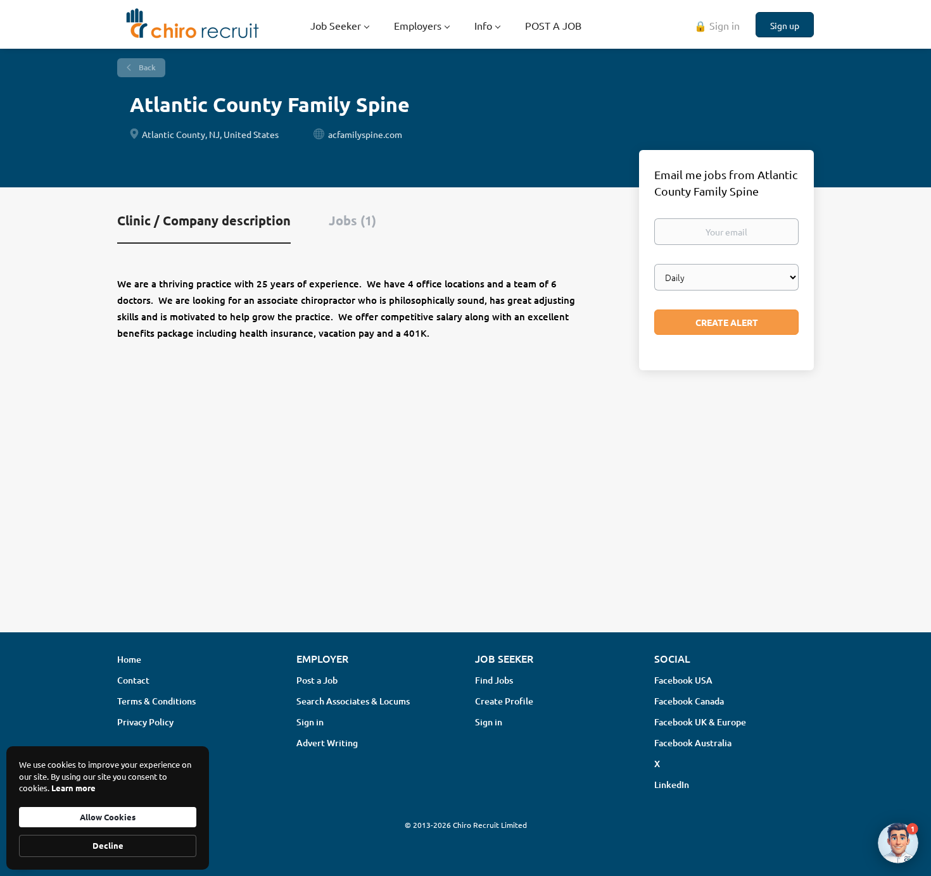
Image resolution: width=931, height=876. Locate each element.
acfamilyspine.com (365, 134)
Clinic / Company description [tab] (204, 220)
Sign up (784, 25)
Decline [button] (108, 845)
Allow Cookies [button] (108, 816)
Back (146, 67)
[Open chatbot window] (898, 843)
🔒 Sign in (717, 25)
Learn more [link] (73, 787)
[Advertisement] (466, 522)
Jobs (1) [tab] (352, 220)
